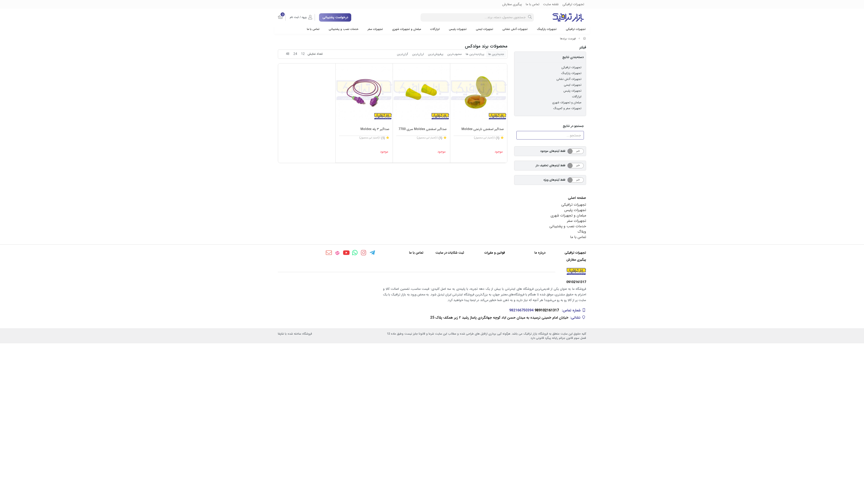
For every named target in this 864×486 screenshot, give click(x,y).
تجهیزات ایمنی (484, 29)
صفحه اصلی (577, 198)
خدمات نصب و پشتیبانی (343, 29)
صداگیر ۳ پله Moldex (374, 129)
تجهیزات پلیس (458, 29)
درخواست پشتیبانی (335, 17)
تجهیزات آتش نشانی (515, 29)
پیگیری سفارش (576, 259)
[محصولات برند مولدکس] (432, 271)
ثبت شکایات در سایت (449, 252)
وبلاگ (582, 231)
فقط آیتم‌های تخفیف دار (550, 165)
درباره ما (539, 252)
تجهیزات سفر (375, 29)
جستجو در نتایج (573, 126)
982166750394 (521, 310)
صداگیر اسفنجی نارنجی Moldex (482, 129)
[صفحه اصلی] (584, 38)
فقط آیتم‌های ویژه (554, 180)
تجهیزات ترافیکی (576, 29)
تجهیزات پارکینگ (547, 29)
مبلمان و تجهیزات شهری (406, 29)
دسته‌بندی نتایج (573, 57)
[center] (530, 17)
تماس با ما (313, 29)
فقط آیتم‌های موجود (552, 151)
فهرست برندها (568, 38)
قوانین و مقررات (494, 252)
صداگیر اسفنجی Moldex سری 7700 (422, 129)
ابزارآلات (435, 29)
